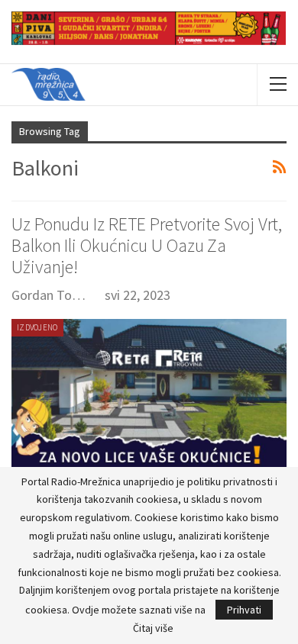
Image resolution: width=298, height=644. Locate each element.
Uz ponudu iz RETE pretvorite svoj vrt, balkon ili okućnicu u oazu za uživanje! (146, 245)
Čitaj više (153, 628)
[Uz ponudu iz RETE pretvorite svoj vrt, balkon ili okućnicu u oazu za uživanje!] (149, 398)
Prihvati (244, 610)
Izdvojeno (37, 327)
